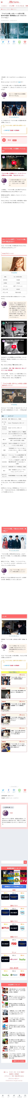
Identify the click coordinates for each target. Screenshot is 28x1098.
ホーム (6, 1072)
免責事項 (11, 1074)
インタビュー (4, 5)
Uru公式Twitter (15, 272)
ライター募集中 (20, 1072)
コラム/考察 (11, 5)
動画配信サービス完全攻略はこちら (14, 886)
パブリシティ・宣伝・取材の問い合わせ (14, 1076)
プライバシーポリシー (13, 1078)
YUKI (19, 82)
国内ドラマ (10, 795)
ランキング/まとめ (20, 5)
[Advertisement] (14, 62)
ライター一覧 (12, 1072)
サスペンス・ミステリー (13, 798)
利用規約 (17, 1074)
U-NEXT (6, 130)
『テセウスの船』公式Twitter (15, 550)
